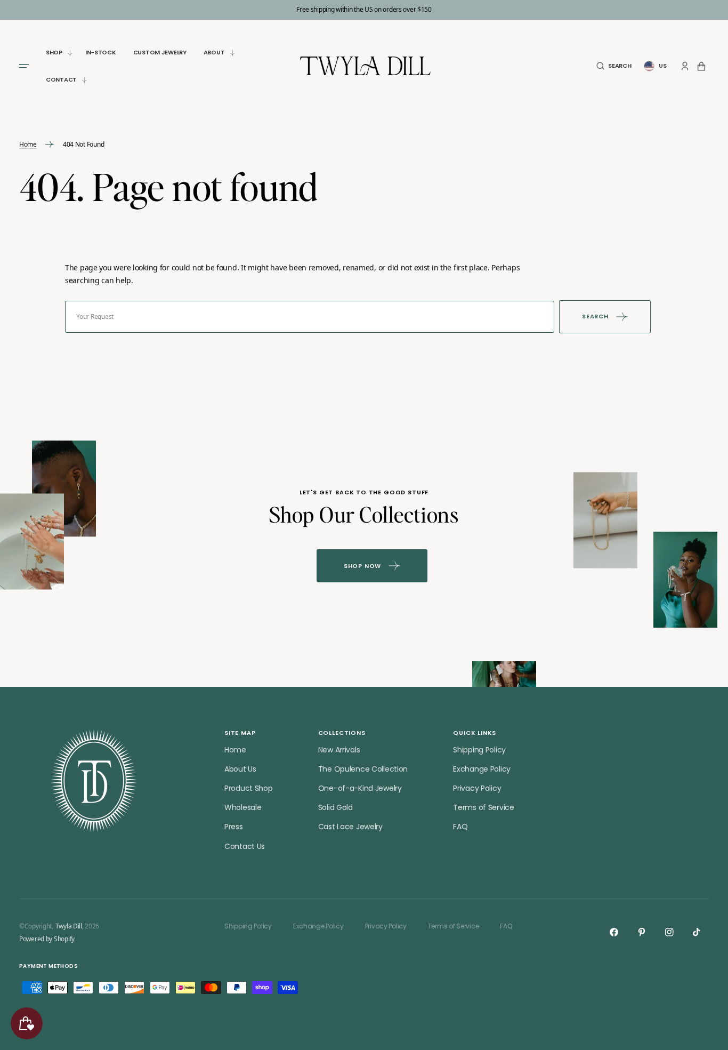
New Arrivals (339, 749)
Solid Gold (335, 807)
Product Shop (248, 788)
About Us (240, 769)
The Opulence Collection (363, 769)
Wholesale (242, 807)
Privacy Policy (477, 788)
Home (28, 144)
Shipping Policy (479, 749)
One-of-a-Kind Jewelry (360, 788)
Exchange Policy (482, 769)
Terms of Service (483, 807)
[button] (613, 66)
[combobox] (309, 317)
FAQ (460, 826)
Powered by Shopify (47, 939)
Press (233, 826)
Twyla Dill (68, 926)
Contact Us (244, 846)
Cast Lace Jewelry (350, 826)
